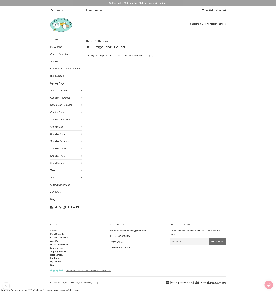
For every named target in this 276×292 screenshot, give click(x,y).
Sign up (98, 10)
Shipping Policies (58, 251)
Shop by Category (66, 141)
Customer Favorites (66, 98)
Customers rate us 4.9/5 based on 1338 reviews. (88, 270)
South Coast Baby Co (73, 283)
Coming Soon (66, 112)
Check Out (221, 10)
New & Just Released (66, 105)
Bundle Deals (57, 76)
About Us (54, 241)
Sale (66, 177)
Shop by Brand (66, 134)
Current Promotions (60, 54)
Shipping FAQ (56, 248)
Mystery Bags (57, 83)
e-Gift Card (55, 192)
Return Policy (56, 255)
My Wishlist (56, 47)
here (131, 55)
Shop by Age (66, 127)
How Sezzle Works (59, 244)
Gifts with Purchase (60, 185)
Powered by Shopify (90, 283)
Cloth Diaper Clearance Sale (65, 68)
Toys (66, 170)
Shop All (54, 61)
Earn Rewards (57, 234)
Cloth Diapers (66, 163)
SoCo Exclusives (66, 90)
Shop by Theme (66, 148)
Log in (89, 10)
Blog (52, 199)
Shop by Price (66, 156)
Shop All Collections (60, 119)
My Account (56, 258)
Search (54, 39)
